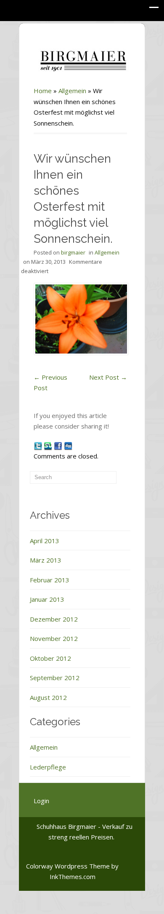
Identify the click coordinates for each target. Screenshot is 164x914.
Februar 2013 (49, 580)
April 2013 (44, 540)
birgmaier (73, 252)
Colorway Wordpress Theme (68, 866)
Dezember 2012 (54, 619)
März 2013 (45, 560)
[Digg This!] (68, 445)
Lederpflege (48, 767)
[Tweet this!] (39, 445)
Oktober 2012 (50, 658)
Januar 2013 (47, 599)
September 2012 (54, 677)
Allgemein (72, 90)
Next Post (108, 377)
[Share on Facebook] (59, 445)
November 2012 (54, 638)
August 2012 (48, 697)
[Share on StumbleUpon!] (49, 445)
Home (43, 90)
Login (41, 800)
